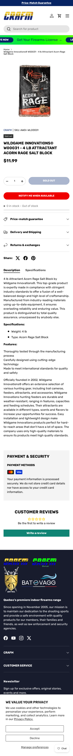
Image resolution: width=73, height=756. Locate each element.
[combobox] (36, 29)
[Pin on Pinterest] (33, 258)
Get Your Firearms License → (37, 40)
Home (7, 49)
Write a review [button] (36, 533)
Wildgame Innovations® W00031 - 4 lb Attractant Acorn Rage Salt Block (34, 53)
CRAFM (8, 130)
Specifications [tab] (35, 270)
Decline (35, 738)
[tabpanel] (36, 361)
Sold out (49, 180)
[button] (59, 16)
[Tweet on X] (18, 258)
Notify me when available (36, 195)
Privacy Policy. (23, 719)
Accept (35, 728)
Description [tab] (12, 270)
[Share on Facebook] (25, 258)
